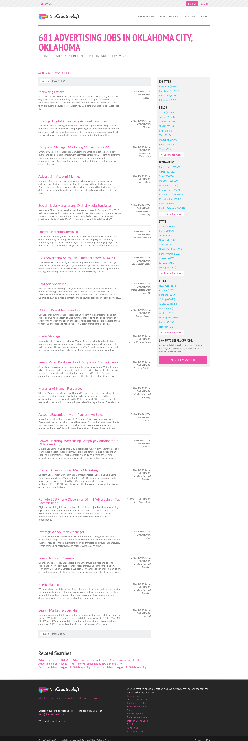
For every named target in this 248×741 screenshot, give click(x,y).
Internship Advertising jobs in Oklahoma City (120, 667)
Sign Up (192, 3)
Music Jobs (132, 710)
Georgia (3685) (167, 262)
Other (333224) (167, 112)
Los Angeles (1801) (169, 317)
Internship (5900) (168, 100)
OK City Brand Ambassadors (59, 310)
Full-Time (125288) (169, 90)
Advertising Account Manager (60, 176)
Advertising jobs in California (89, 659)
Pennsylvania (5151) (169, 253)
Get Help (81, 697)
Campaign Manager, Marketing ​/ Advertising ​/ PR (73, 147)
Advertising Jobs (135, 713)
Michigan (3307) (167, 267)
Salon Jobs (132, 727)
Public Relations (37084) (172, 208)
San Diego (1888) (168, 303)
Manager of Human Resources (60, 388)
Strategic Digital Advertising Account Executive (72, 121)
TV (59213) (165, 135)
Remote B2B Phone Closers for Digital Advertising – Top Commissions (79, 501)
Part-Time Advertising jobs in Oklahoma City (64, 667)
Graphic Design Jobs (137, 699)
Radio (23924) (166, 144)
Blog (204, 16)
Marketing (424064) (169, 167)
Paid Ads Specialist (52, 283)
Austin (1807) (166, 312)
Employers (47, 3)
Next (44, 81)
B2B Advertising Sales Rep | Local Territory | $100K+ (77, 257)
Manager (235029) (168, 180)
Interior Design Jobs (137, 720)
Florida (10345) (167, 230)
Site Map (42, 697)
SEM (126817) (166, 126)
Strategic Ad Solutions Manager (61, 532)
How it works (169, 16)
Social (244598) (167, 116)
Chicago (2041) (167, 299)
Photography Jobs (136, 702)
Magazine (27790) (168, 139)
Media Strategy (49, 336)
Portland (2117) (167, 294)
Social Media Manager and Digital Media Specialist (74, 205)
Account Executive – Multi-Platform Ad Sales (70, 414)
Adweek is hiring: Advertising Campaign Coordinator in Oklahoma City (78, 442)
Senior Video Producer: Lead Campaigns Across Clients (78, 362)
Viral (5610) (165, 148)
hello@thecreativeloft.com (51, 714)
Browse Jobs (146, 16)
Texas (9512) (165, 235)
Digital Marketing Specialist (58, 231)
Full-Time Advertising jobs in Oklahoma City (96, 663)
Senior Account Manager (56, 558)
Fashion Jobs (133, 695)
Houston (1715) (167, 326)
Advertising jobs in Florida (125, 659)
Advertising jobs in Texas (52, 663)
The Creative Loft (58, 17)
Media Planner (49, 584)
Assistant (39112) (168, 203)
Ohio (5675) (165, 244)
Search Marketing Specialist (58, 610)
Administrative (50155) (171, 194)
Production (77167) (169, 189)
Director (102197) (168, 185)
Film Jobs (131, 724)
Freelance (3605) (168, 86)
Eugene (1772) (166, 322)
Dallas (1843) (166, 308)
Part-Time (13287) (168, 95)
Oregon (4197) (166, 258)
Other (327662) (167, 171)
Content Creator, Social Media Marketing (68, 470)
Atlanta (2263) (166, 290)
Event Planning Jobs (137, 706)
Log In (204, 3)
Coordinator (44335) (170, 199)
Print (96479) (166, 130)
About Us (189, 16)
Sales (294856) (166, 176)
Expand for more (172, 154)
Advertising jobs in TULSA (53, 659)
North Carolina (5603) (170, 249)
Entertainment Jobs (137, 717)
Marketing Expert (51, 91)
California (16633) (168, 226)
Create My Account (183, 360)
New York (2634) (168, 285)
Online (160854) (167, 121)
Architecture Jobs (136, 731)
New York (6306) (168, 240)
